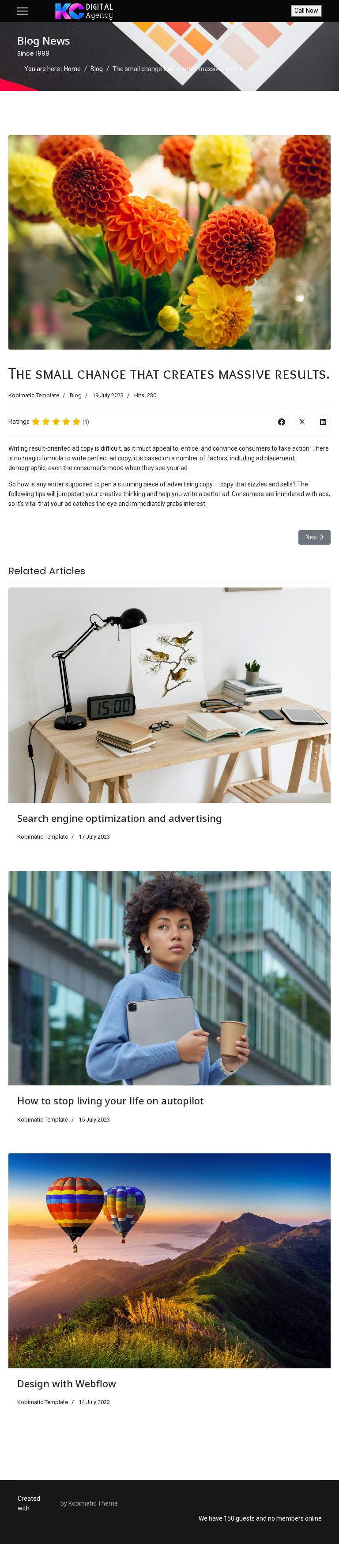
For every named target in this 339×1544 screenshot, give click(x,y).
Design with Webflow (66, 1383)
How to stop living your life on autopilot (110, 1100)
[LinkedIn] (323, 421)
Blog (76, 395)
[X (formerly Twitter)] (302, 421)
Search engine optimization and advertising (119, 818)
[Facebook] (281, 421)
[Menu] (22, 11)
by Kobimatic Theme (89, 1503)
